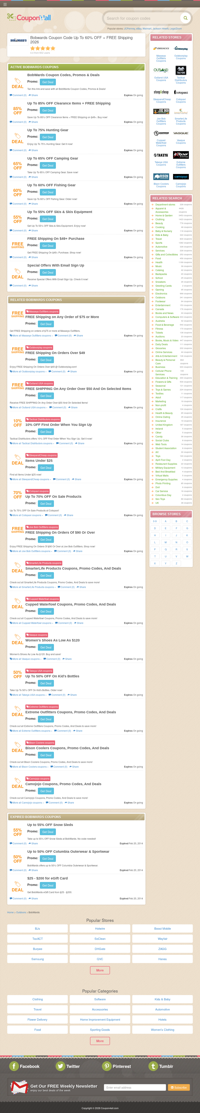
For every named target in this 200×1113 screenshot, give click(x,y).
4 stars (48, 48)
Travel (158, 238)
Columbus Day (163, 495)
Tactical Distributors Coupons (181, 80)
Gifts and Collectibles (166, 254)
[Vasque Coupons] (181, 133)
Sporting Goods (100, 1029)
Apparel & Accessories (161, 210)
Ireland (159, 428)
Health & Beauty (164, 413)
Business (160, 366)
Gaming (159, 289)
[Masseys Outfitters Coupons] (161, 48)
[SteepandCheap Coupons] (161, 92)
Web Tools (161, 444)
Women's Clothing (162, 1029)
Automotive (161, 246)
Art (156, 452)
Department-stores (165, 204)
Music (158, 266)
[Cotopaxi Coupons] (181, 92)
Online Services (163, 352)
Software (100, 999)
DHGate (100, 949)
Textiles (159, 393)
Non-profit (160, 405)
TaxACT (37, 938)
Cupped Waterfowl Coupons (161, 142)
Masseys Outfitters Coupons (161, 58)
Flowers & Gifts (163, 381)
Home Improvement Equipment (100, 1019)
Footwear (160, 301)
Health (158, 262)
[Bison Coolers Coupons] (161, 176)
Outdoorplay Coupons (181, 57)
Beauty (159, 223)
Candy (158, 436)
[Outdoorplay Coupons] (181, 48)
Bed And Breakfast (165, 471)
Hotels (162, 1019)
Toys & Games (163, 389)
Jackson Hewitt (161, 28)
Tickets (159, 332)
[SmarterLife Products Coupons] (181, 111)
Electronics (161, 293)
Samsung (37, 959)
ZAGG (162, 949)
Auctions (160, 336)
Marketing (160, 401)
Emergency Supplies (166, 479)
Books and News (164, 313)
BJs (37, 928)
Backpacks (161, 274)
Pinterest (122, 1066)
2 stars (37, 48)
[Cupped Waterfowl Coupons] (161, 133)
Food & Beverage (164, 324)
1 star (32, 48)
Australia (160, 320)
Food (158, 258)
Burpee (37, 949)
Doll (157, 487)
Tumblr (166, 1066)
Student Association (166, 448)
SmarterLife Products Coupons (181, 121)
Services (160, 250)
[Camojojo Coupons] (181, 176)
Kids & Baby (161, 234)
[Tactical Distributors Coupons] (181, 70)
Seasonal (160, 385)
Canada (159, 309)
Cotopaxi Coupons (181, 100)
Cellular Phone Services (163, 372)
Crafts (158, 409)
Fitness (159, 328)
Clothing (159, 219)
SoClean (100, 938)
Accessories (100, 1009)
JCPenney (129, 28)
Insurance (160, 420)
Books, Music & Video (167, 340)
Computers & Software (167, 316)
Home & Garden (164, 215)
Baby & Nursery (163, 231)
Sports (158, 242)
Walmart (147, 28)
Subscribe (180, 1087)
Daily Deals (161, 344)
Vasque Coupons (181, 141)
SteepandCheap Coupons (162, 100)
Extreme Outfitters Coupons (181, 164)
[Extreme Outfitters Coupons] (181, 155)
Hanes (162, 959)
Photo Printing (163, 483)
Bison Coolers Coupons (161, 185)
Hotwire (100, 928)
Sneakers (160, 281)
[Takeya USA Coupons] (161, 155)
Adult (158, 397)
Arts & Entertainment (166, 356)
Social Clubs (162, 440)
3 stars (42, 48)
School (159, 277)
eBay (138, 28)
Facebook (29, 1066)
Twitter (73, 1066)
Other (158, 432)
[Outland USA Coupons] (161, 70)
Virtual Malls (162, 475)
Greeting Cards (163, 285)
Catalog (159, 270)
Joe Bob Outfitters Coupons (161, 121)
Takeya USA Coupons (161, 163)
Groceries (160, 348)
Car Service (161, 491)
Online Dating (162, 416)
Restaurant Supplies (166, 463)
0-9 (155, 521)
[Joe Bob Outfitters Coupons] (161, 111)
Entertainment (162, 305)
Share (34, 95)
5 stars (53, 48)
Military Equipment (165, 467)
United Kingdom (164, 424)
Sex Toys (160, 498)
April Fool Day (163, 459)
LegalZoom (176, 28)
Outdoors (160, 297)
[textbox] (135, 1087)
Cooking (159, 227)
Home (10, 912)
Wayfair (162, 938)
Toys (157, 456)
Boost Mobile (162, 928)
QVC (100, 959)
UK (157, 502)
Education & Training (166, 377)
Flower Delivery (37, 1019)
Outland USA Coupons (161, 79)
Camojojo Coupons (181, 185)
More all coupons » (32, 335)
